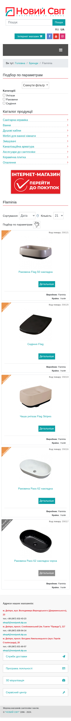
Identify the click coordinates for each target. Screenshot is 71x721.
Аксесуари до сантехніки (19, 151)
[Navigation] (60, 50)
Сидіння (11, 103)
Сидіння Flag (35, 344)
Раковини (12, 99)
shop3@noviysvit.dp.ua (15, 622)
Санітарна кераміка (15, 119)
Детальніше (47, 284)
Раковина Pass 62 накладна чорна (35, 560)
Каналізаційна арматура (18, 146)
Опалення (9, 162)
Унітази (10, 95)
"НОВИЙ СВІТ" (12, 712)
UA (62, 29)
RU (57, 29)
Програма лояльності (19, 668)
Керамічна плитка (14, 157)
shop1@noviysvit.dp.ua (15, 650)
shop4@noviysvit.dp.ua (15, 634)
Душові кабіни (12, 130)
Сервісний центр (16, 692)
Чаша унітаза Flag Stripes (35, 416)
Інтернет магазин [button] (29, 36)
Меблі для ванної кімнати (19, 135)
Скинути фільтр (34, 85)
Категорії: (9, 90)
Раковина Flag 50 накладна (36, 271)
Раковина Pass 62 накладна (35, 488)
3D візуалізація (15, 680)
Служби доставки (16, 656)
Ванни (7, 125)
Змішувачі (9, 141)
